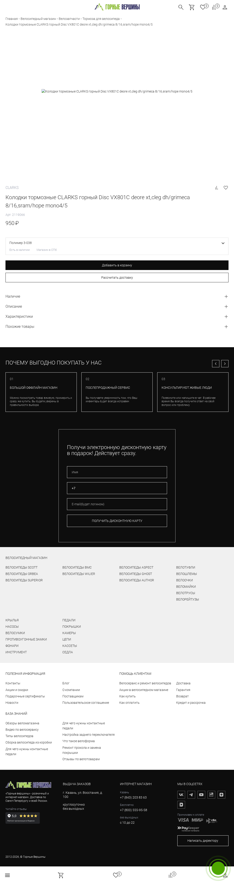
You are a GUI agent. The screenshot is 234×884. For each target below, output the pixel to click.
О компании (71, 690)
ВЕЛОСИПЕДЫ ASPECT (136, 567)
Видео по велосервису (22, 729)
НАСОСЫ (12, 626)
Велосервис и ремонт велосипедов (145, 683)
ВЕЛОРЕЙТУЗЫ (187, 599)
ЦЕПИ (66, 639)
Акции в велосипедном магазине (143, 690)
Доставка (183, 683)
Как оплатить (129, 702)
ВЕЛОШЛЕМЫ (186, 574)
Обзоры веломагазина (22, 723)
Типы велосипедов (19, 736)
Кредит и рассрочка (191, 702)
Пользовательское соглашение (85, 702)
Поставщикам (72, 696)
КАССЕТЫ (69, 646)
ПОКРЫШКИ (71, 626)
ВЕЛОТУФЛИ (185, 567)
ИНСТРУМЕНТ (16, 652)
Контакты (12, 683)
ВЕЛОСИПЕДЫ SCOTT (21, 567)
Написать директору (202, 840)
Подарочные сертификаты (25, 696)
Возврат (182, 696)
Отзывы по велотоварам (81, 759)
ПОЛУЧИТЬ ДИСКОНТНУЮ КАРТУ (117, 521)
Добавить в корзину (117, 265)
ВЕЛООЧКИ (184, 580)
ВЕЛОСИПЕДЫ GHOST (135, 574)
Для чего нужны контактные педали (26, 751)
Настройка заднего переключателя (88, 734)
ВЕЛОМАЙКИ (186, 586)
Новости (11, 702)
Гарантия (183, 690)
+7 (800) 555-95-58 (133, 810)
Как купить (127, 696)
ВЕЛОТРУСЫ (185, 593)
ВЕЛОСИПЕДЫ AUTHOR (136, 580)
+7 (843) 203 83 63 (133, 797)
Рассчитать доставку (117, 277)
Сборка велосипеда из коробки (28, 742)
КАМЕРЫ (69, 633)
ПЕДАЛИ (68, 620)
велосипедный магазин (26, 558)
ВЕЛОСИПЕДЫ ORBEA (21, 574)
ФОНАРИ (12, 646)
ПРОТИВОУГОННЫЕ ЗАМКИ (26, 639)
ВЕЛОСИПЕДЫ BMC (77, 567)
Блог (65, 683)
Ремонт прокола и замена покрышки (81, 750)
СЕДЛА (67, 652)
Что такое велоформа (78, 741)
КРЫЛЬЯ (12, 620)
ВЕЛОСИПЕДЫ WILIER (78, 574)
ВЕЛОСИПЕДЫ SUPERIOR (24, 580)
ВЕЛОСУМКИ (15, 633)
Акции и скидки (16, 690)
